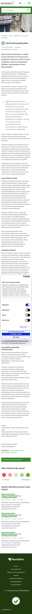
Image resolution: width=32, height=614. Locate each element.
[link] (16, 501)
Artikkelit (4, 36)
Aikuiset (14, 499)
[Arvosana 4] (22, 475)
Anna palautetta (16, 585)
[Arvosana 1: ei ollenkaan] (4, 475)
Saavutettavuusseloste (16, 578)
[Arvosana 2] (10, 475)
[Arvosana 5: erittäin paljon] (28, 475)
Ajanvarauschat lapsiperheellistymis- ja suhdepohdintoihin (11, 495)
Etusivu (16, 566)
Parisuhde (16, 36)
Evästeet (16, 575)
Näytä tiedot (23, 327)
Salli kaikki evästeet (16, 334)
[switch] (27, 310)
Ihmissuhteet (5, 453)
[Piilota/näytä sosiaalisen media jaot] (20, 3)
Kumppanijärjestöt (16, 581)
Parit (10, 36)
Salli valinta (16, 337)
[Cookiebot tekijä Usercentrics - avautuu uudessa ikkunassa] (23, 277)
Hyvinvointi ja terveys (17, 450)
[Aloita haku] (28, 10)
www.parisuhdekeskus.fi (8, 446)
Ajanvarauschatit (5, 499)
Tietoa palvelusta (16, 569)
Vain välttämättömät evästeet (16, 331)
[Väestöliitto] (16, 559)
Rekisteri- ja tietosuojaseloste (16, 572)
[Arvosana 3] (16, 475)
